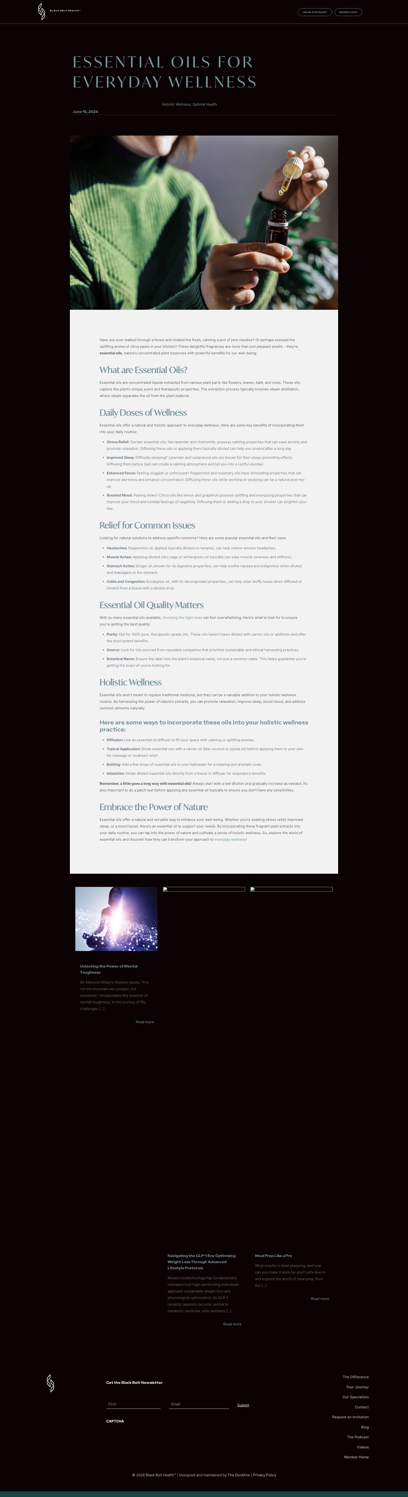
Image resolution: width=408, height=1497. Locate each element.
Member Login (348, 12)
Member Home (356, 1457)
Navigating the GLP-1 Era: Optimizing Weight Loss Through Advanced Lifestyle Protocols (202, 1262)
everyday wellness (230, 839)
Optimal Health (204, 104)
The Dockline (239, 1475)
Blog (365, 1427)
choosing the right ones (182, 617)
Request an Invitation (350, 1417)
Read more (145, 1022)
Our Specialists (356, 1397)
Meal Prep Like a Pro (273, 1256)
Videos (363, 1447)
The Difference (356, 1377)
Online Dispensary (315, 12)
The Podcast (358, 1437)
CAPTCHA (115, 1421)
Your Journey (357, 1387)
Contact (362, 1407)
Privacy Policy (264, 1475)
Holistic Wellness (176, 104)
